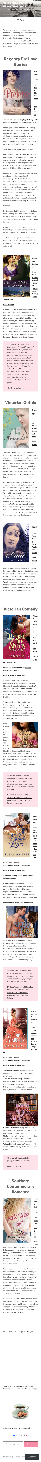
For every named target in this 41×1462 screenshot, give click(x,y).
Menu (22, 20)
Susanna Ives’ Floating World (17, 5)
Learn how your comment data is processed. (20, 1389)
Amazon (6, 670)
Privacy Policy (8, 1457)
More (16, 670)
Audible (28, 667)
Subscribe (31, 1444)
